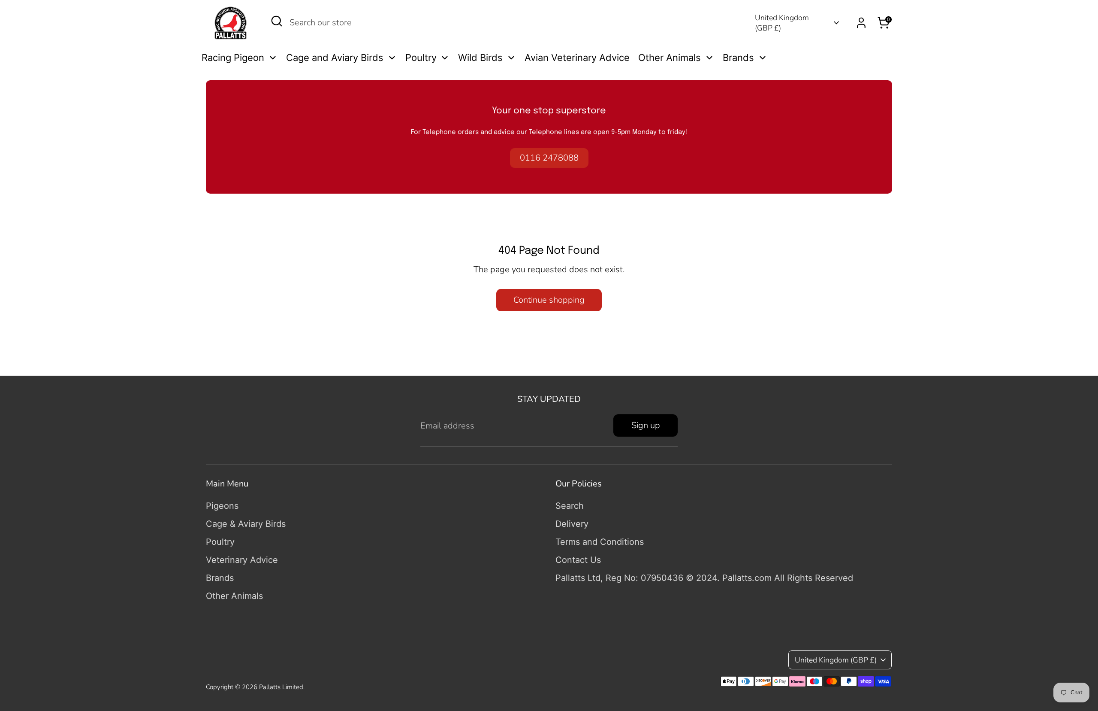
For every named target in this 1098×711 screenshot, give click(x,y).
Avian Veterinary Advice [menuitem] (577, 57)
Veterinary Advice (242, 560)
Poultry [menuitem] (421, 57)
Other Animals (234, 596)
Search (569, 506)
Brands (220, 578)
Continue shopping (549, 300)
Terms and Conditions (599, 542)
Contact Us (578, 560)
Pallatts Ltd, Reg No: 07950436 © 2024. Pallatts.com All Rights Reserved (704, 578)
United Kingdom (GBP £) (782, 22)
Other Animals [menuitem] (669, 57)
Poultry (220, 542)
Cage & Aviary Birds (246, 524)
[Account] (861, 22)
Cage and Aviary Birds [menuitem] (334, 57)
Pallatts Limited (281, 687)
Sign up (645, 425)
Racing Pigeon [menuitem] (233, 57)
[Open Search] (276, 21)
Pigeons (222, 506)
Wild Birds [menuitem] (480, 57)
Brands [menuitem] (738, 57)
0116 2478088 (549, 158)
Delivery (571, 524)
